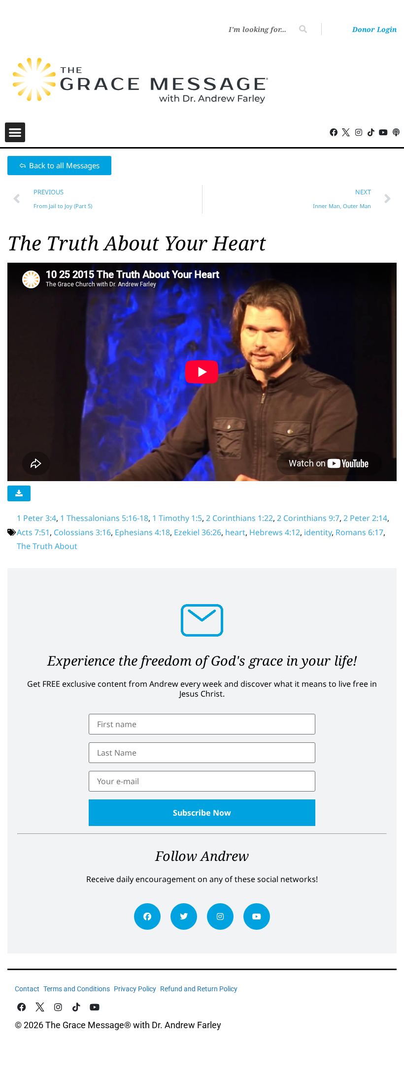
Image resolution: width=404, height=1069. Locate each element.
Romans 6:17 (359, 532)
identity (318, 532)
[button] (15, 132)
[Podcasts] (396, 132)
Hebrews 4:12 (274, 532)
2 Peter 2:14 (365, 518)
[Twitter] (183, 916)
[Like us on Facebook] (22, 1007)
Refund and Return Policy (198, 989)
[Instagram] (220, 916)
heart (235, 532)
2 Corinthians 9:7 (308, 518)
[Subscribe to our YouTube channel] (383, 132)
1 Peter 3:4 (36, 518)
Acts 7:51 (33, 532)
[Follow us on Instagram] (358, 132)
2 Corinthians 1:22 (239, 518)
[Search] (303, 29)
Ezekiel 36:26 (197, 532)
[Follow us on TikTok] (371, 132)
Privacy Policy (135, 989)
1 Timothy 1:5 (177, 518)
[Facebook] (147, 916)
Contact (27, 989)
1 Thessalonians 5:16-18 (104, 518)
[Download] (19, 493)
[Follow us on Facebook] (333, 132)
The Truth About (47, 546)
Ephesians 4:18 (142, 532)
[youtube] (256, 916)
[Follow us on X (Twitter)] (346, 132)
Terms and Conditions (76, 989)
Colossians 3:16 (82, 532)
